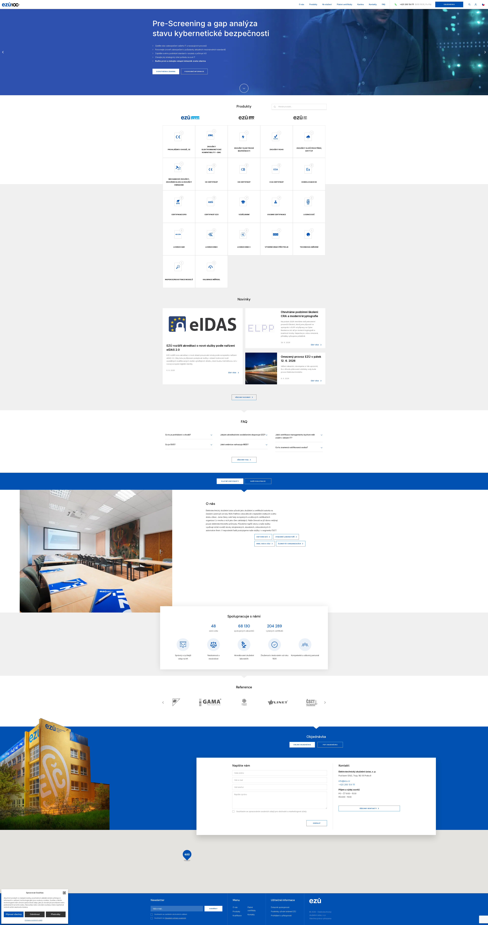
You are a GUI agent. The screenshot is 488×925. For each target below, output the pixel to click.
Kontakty (373, 4)
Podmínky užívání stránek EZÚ (283, 911)
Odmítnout (35, 914)
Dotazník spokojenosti (280, 907)
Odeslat (317, 823)
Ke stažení (327, 4)
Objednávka (449, 4)
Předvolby (55, 914)
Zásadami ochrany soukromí (175, 918)
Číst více (232, 373)
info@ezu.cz (344, 781)
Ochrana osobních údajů (33, 920)
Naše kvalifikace (258, 481)
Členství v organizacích (289, 544)
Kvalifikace (237, 915)
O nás (301, 4)
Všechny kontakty (368, 808)
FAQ (383, 4)
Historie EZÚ (262, 537)
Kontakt (194, 60)
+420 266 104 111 (406, 4)
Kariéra (360, 4)
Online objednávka (302, 745)
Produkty (313, 4)
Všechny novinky (243, 397)
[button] (64, 892)
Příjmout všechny (14, 914)
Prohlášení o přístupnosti (281, 915)
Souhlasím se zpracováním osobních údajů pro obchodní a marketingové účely (271, 811)
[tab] (190, 117)
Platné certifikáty (344, 4)
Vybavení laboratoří (285, 537)
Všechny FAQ (243, 460)
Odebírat (213, 909)
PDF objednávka (330, 745)
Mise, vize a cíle (263, 544)
